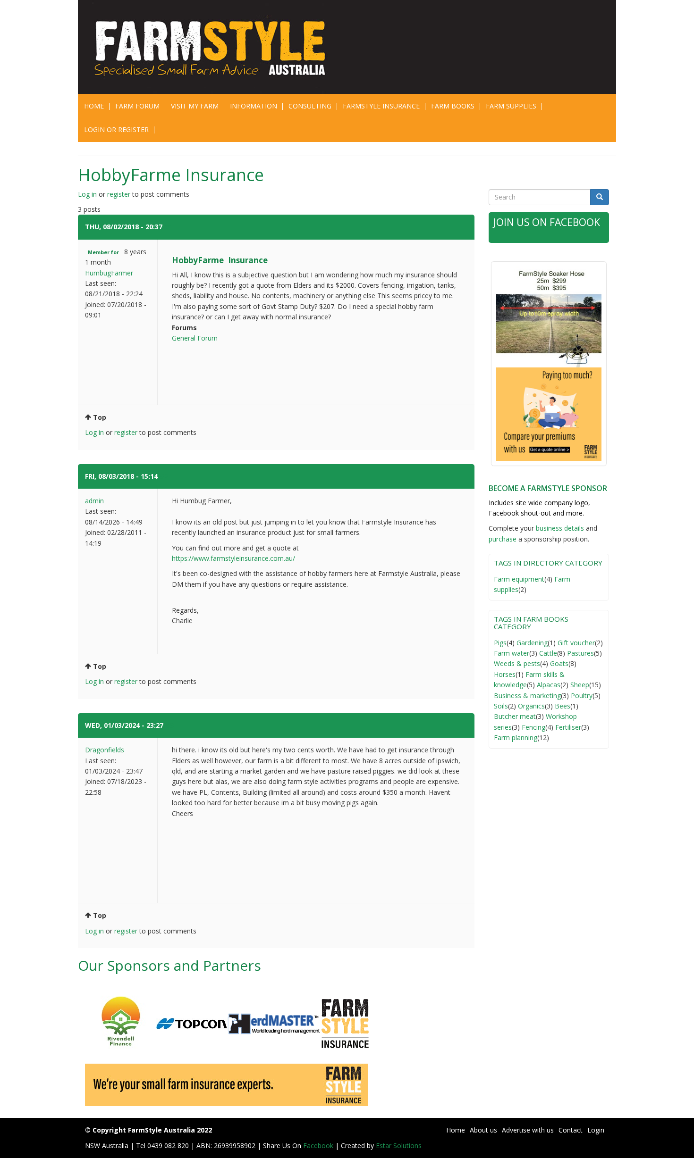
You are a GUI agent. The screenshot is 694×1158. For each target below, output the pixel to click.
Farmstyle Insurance (381, 105)
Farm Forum (137, 105)
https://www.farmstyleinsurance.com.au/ (233, 558)
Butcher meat (515, 716)
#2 (164, 476)
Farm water (511, 653)
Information (253, 105)
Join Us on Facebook (546, 222)
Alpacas (548, 684)
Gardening (532, 642)
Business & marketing (527, 695)
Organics (531, 705)
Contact (571, 1129)
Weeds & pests (517, 663)
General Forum (195, 337)
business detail (558, 528)
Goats (559, 663)
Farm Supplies (511, 105)
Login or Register (116, 129)
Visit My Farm (195, 105)
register (118, 194)
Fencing (533, 727)
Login (595, 1129)
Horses (505, 674)
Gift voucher (576, 642)
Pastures (580, 653)
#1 (168, 226)
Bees (562, 705)
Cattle (548, 653)
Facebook (319, 1145)
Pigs (500, 642)
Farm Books (452, 105)
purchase (502, 538)
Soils (501, 705)
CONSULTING (309, 105)
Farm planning (515, 737)
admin (94, 500)
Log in (87, 194)
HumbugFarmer (109, 272)
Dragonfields (104, 749)
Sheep (579, 684)
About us (483, 1129)
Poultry (581, 695)
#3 (169, 725)
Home (94, 105)
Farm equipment (519, 579)
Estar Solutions (399, 1145)
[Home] (216, 47)
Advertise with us (528, 1129)
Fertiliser (568, 727)
